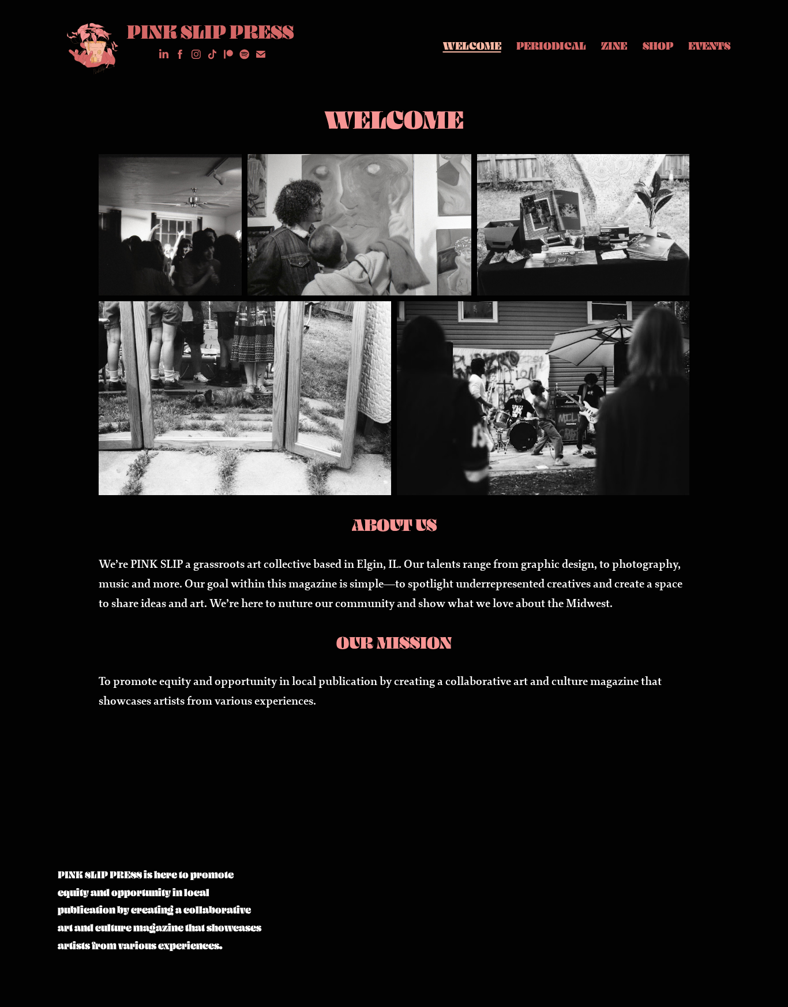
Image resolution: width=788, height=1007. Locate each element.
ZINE (614, 46)
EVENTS (709, 46)
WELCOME (472, 46)
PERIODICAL (551, 46)
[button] (170, 224)
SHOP (658, 46)
